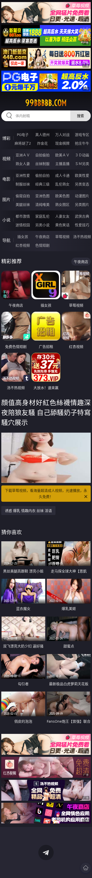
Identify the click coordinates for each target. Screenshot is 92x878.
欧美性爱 (82, 175)
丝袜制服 (42, 163)
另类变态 (82, 184)
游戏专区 (82, 134)
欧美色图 (62, 195)
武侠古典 (82, 216)
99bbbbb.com (46, 103)
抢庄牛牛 (82, 143)
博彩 (6, 138)
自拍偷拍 (42, 155)
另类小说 (42, 224)
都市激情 (23, 216)
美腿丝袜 (23, 204)
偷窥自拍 (23, 195)
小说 (6, 220)
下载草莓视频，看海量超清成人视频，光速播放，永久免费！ (46, 493)
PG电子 (23, 134)
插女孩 (22, 236)
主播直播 (62, 163)
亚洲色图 (42, 195)
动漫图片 (82, 195)
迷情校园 (23, 224)
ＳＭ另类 (82, 163)
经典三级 (42, 184)
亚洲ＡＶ (23, 155)
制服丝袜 (23, 184)
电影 (6, 179)
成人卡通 (62, 175)
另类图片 (82, 204)
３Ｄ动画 (82, 155)
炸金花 (42, 143)
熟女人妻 (23, 163)
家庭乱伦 (42, 216)
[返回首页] (85, 868)
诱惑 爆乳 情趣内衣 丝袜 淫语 (28, 510)
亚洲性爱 (23, 175)
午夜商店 (42, 236)
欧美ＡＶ (62, 155)
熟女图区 (62, 204)
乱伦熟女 (62, 184)
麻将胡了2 (23, 143)
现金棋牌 (62, 143)
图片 (6, 199)
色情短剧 (42, 245)
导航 (6, 240)
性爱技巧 (82, 224)
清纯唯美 (42, 204)
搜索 (80, 115)
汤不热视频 (82, 236)
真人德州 (42, 134)
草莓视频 (62, 236)
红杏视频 (23, 245)
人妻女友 (62, 216)
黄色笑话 (62, 224)
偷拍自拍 (42, 175)
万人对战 (62, 134)
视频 (6, 158)
